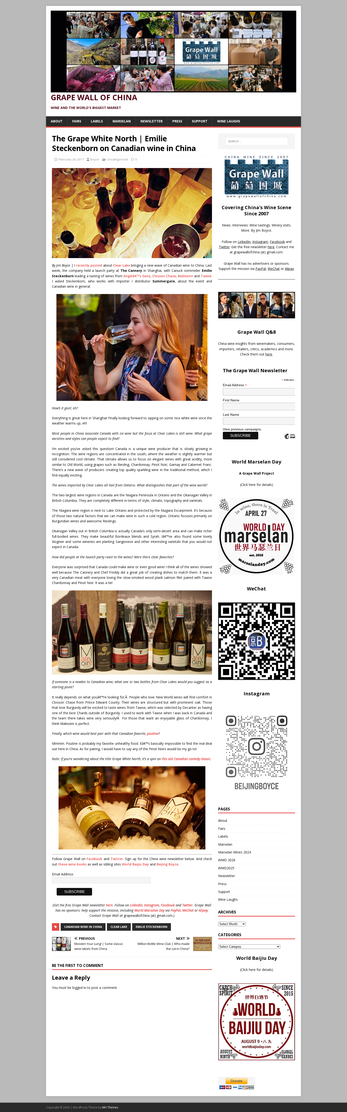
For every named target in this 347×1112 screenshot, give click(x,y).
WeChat (188, 910)
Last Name (231, 414)
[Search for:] (256, 141)
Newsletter (151, 121)
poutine (152, 733)
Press (177, 121)
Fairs (76, 121)
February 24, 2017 (71, 159)
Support (199, 121)
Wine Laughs (228, 121)
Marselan (122, 121)
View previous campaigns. (242, 429)
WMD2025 (226, 868)
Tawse (206, 276)
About (57, 121)
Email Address (62, 874)
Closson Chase (164, 276)
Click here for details (256, 484)
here (109, 905)
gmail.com (275, 252)
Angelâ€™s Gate (136, 276)
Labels (97, 121)
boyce (94, 159)
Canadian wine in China (83, 927)
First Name (231, 400)
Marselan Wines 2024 (234, 852)
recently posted (89, 265)
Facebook (94, 859)
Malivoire (185, 276)
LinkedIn (136, 905)
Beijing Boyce (167, 864)
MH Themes (110, 1107)
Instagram (151, 905)
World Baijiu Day (135, 864)
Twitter (116, 859)
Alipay (203, 910)
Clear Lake (121, 265)
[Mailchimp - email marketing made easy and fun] (294, 440)
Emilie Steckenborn (151, 927)
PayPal (176, 910)
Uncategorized (117, 159)
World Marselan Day (149, 910)
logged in (79, 987)
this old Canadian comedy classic (186, 759)
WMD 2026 (226, 860)
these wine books (72, 864)
